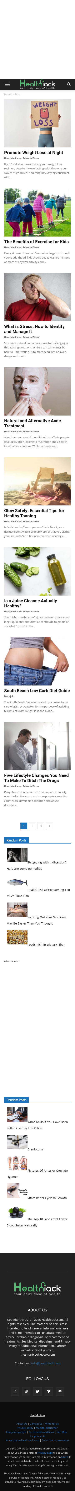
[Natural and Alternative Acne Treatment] (37, 391)
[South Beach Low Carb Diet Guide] (37, 661)
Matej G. (9, 696)
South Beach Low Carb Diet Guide (37, 690)
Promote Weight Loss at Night (33, 152)
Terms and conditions (41, 1432)
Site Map (62, 1432)
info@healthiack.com (45, 1363)
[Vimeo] (49, 1391)
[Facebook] (15, 1391)
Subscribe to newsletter (55, 1440)
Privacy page (45, 1452)
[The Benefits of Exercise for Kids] (37, 212)
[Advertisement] (37, 39)
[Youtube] (60, 1391)
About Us (21, 1423)
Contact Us (36, 1423)
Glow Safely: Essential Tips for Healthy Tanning (34, 513)
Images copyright (16, 1432)
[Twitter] (37, 1391)
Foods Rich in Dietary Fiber (46, 945)
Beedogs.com (44, 1350)
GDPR (64, 1457)
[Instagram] (26, 1391)
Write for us (52, 1423)
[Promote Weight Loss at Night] (37, 123)
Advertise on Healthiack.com (22, 1440)
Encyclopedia (37, 1436)
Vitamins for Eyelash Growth (47, 1198)
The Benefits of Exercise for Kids (36, 241)
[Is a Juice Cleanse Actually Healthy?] (37, 571)
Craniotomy (36, 1149)
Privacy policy (25, 1428)
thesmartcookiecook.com (37, 1354)
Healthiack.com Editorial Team (22, 158)
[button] (69, 84)
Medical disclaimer (47, 1428)
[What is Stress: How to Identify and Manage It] (37, 297)
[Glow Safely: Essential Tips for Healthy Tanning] (37, 481)
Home (7, 94)
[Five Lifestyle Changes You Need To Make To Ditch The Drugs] (37, 746)
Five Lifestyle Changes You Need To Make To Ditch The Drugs (36, 778)
